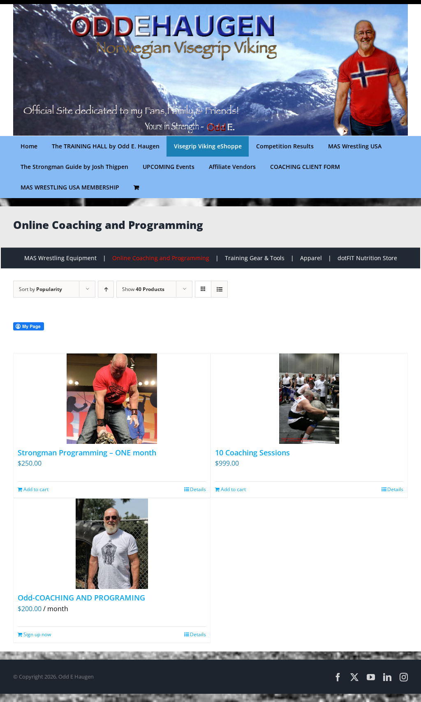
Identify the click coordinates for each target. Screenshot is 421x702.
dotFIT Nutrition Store (367, 258)
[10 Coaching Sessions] (309, 398)
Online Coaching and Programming (160, 258)
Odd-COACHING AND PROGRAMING (81, 598)
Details (198, 489)
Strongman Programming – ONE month (87, 452)
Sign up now (37, 634)
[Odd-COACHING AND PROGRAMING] (112, 544)
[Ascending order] (106, 289)
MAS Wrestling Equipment (60, 258)
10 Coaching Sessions (252, 452)
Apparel (311, 258)
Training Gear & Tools (255, 258)
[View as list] (219, 289)
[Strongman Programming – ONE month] (112, 398)
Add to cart (36, 489)
